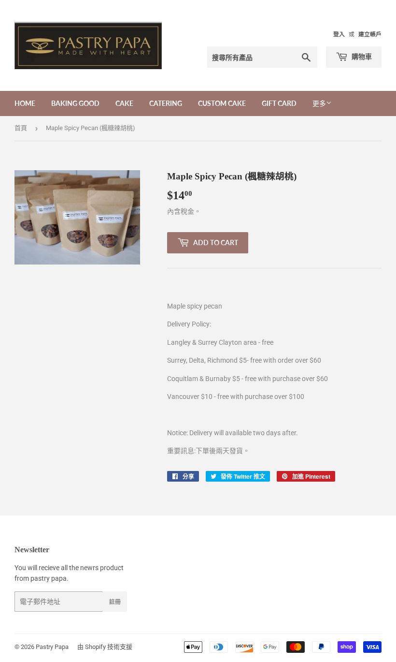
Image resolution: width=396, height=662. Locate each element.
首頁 (20, 128)
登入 (339, 34)
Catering (165, 103)
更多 (319, 103)
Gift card (279, 103)
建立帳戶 (370, 34)
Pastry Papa (52, 646)
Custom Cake (222, 103)
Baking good (75, 103)
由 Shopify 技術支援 (104, 646)
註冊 (115, 601)
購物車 (361, 56)
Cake (124, 103)
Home (24, 103)
